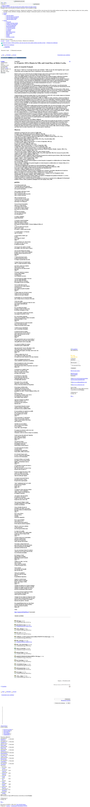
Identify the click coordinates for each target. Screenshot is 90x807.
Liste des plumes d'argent (11, 18)
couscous (4, 771)
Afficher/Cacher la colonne (7, 39)
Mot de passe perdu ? (75, 370)
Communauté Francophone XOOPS (19, 805)
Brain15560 (3, 747)
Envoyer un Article (7, 729)
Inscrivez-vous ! (74, 373)
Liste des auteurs (10, 15)
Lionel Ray (7, 46)
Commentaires (6, 734)
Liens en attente (6, 730)
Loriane (3, 61)
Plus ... (72, 396)
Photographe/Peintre (10, 26)
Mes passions (9, 33)
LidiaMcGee (3, 742)
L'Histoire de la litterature (11, 24)
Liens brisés (6, 732)
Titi (3, 779)
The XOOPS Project (21, 804)
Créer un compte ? (6, 5)
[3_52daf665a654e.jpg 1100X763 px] (23, 626)
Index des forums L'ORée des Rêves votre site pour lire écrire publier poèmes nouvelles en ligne (24, 42)
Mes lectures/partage (10, 31)
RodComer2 (3, 745)
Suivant (14, 55)
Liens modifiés (6, 733)
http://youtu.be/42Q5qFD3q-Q (21, 612)
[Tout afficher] (74, 349)
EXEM (3, 784)
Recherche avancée (65, 700)
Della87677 (3, 739)
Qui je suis (8, 21)
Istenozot (4, 773)
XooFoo (8, 805)
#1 (69, 61)
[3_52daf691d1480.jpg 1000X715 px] (23, 641)
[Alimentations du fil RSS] (27, 805)
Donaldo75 (4, 790)
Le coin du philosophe (11, 25)
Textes (4, 14)
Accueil (5, 13)
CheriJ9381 (3, 764)
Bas (3, 55)
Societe (7, 35)
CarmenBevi (3, 761)
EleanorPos (3, 750)
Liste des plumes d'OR (11, 19)
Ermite (3, 776)
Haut (3, 691)
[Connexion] (36, 4)
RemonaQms (4, 758)
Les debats (8, 30)
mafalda (4, 793)
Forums (5, 20)
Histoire (8, 34)
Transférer (4, 686)
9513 (7, 67)
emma (3, 782)
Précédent (8, 55)
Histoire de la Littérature (8, 44)
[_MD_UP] (69, 686)
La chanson (8, 29)
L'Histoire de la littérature (52, 42)
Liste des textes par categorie (12, 16)
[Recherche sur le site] (19, 1)
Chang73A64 (4, 756)
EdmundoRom (4, 753)
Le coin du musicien (10, 28)
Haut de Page (4, 725)
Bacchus (4, 787)
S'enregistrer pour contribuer (63, 55)
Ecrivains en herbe (10, 37)
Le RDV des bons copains (12, 23)
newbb (7, 40)
